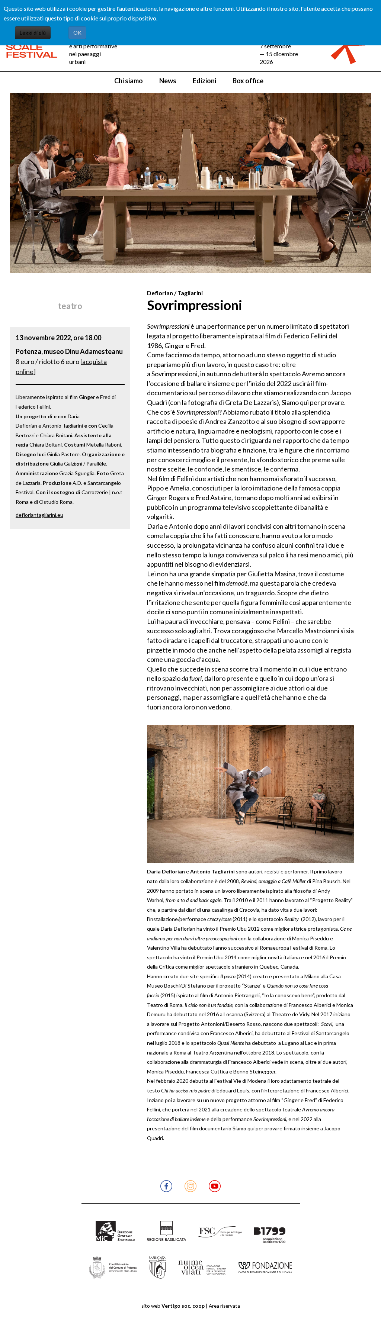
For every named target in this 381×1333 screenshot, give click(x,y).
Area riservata (224, 1306)
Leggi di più (33, 32)
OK (77, 32)
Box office (248, 81)
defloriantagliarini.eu (39, 515)
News (167, 81)
